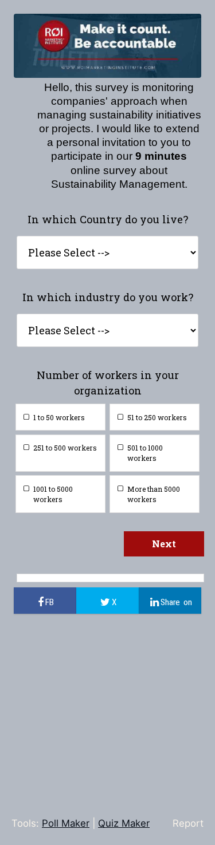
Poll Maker (65, 823)
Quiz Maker (124, 823)
